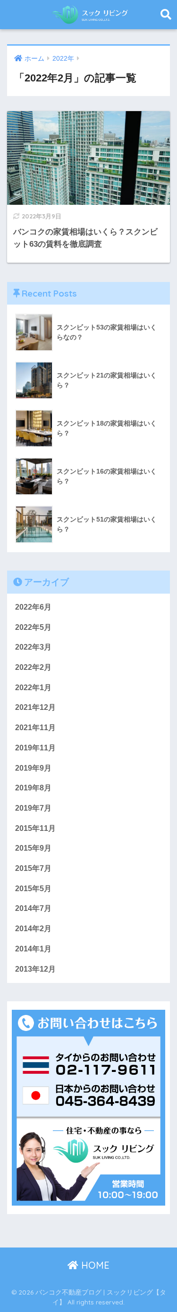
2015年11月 (35, 828)
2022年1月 (33, 688)
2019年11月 (35, 748)
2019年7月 (33, 808)
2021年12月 (35, 707)
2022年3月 (33, 647)
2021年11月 (35, 728)
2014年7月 (33, 908)
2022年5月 (33, 627)
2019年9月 (33, 768)
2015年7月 (33, 868)
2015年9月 (33, 848)
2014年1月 (33, 949)
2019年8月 (33, 788)
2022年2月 (33, 667)
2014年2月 (33, 929)
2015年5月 (33, 889)
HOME (94, 1265)
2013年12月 (35, 969)
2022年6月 (33, 607)
